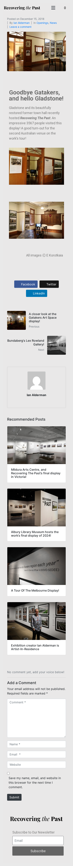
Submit (14, 797)
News (53, 22)
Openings (42, 22)
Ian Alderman (21, 22)
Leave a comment (20, 26)
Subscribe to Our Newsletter (33, 832)
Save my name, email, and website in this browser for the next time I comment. (35, 782)
